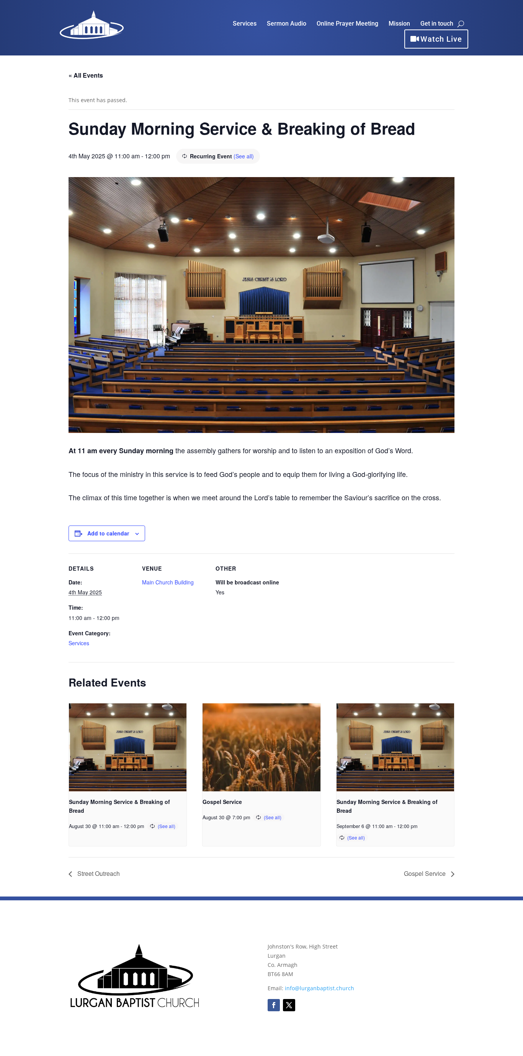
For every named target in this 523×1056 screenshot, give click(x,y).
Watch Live (441, 39)
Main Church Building (168, 582)
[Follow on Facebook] (274, 1005)
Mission (399, 24)
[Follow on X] (289, 1005)
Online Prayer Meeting (347, 24)
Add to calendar (108, 533)
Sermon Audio (286, 24)
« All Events (86, 75)
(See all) (244, 156)
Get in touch (436, 24)
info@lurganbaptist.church (319, 988)
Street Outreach (98, 873)
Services (245, 24)
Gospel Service (222, 801)
